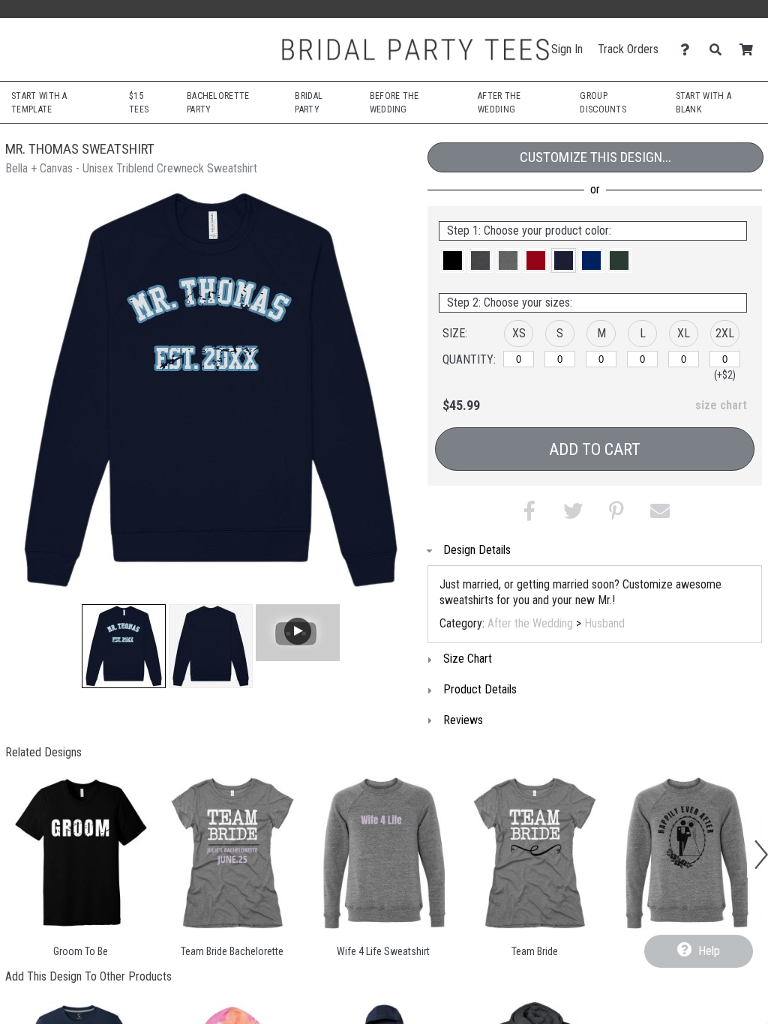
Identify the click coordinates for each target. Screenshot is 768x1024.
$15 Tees (138, 103)
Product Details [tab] (480, 689)
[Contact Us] (689, 49)
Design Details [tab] (477, 550)
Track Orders (628, 49)
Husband (604, 623)
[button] (123, 646)
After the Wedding (530, 623)
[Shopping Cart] (750, 49)
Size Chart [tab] (467, 658)
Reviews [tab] (463, 720)
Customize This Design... (595, 157)
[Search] (719, 49)
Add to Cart (594, 449)
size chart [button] (721, 405)
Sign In (567, 49)
